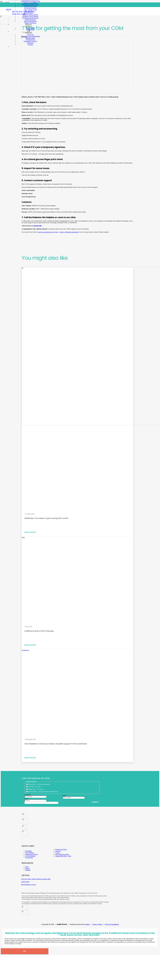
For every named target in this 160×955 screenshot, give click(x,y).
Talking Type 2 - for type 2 (35, 789)
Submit (95, 802)
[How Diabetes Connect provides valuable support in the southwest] (25, 650)
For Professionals (30, 856)
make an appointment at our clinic (48, 232)
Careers (57, 853)
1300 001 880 (37, 226)
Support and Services (31, 854)
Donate (27, 868)
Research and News (61, 849)
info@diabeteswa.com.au (28, 884)
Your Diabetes (29, 852)
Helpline (27, 870)
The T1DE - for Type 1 (34, 786)
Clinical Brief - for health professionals (39, 784)
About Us (58, 851)
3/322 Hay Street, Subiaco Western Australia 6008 (35, 879)
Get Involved (29, 857)
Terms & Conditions (112, 924)
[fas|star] (60, 815)
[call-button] (4, 24)
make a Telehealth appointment (69, 232)
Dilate (87, 924)
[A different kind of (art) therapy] (23, 537)
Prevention (28, 851)
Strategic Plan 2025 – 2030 (63, 856)
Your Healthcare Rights (62, 854)
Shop (26, 866)
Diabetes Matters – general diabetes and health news (43, 791)
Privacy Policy (97, 924)
